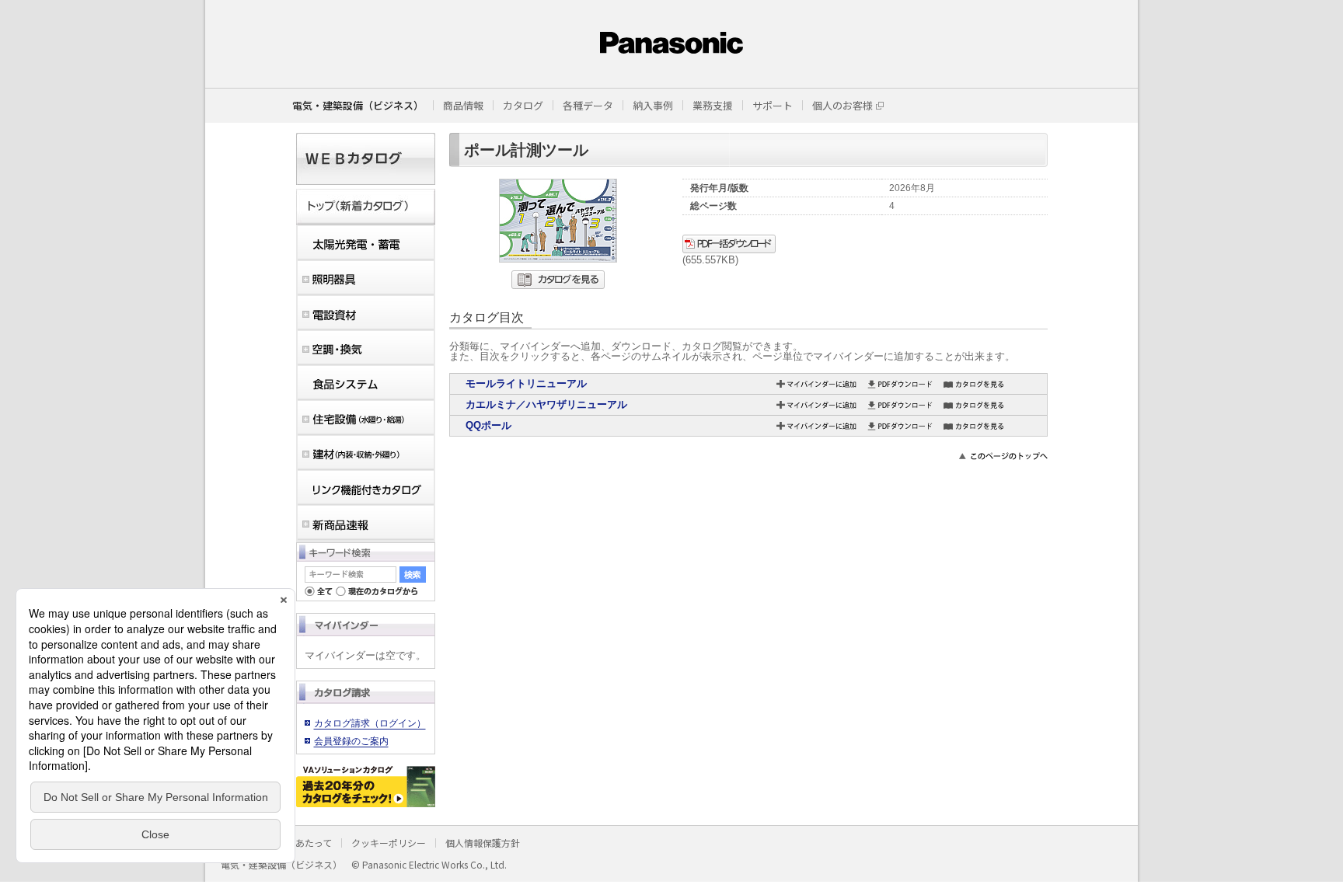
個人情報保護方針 (482, 842)
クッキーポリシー (388, 842)
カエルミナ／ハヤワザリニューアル (546, 404)
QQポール (488, 425)
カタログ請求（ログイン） (370, 723)
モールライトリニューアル (526, 383)
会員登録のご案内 (351, 741)
